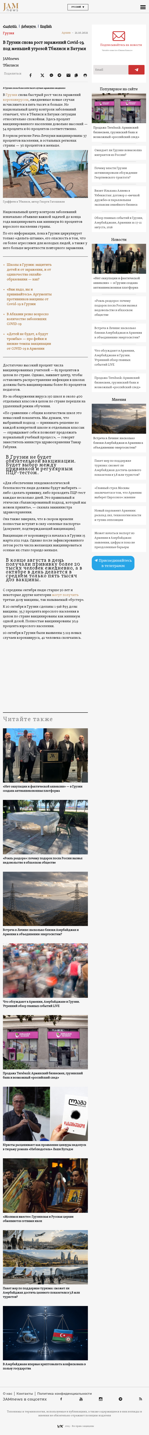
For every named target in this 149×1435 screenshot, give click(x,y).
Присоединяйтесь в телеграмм (114, 563)
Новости (118, 239)
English (46, 26)
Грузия (8, 33)
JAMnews (11, 58)
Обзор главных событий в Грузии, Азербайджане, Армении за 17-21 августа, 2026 (118, 222)
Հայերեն (10, 26)
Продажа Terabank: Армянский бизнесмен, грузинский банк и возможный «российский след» (43, 1076)
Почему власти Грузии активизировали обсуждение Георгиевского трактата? (115, 173)
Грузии (11, 95)
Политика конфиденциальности (64, 1394)
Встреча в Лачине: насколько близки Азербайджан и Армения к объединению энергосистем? (41, 932)
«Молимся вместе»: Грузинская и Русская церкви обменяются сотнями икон (38, 1219)
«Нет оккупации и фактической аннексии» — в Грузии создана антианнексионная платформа (42, 789)
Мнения (119, 399)
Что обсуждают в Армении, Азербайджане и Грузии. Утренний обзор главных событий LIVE (41, 1004)
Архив (68, 32)
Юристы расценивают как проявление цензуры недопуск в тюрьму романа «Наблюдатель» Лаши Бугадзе (44, 1147)
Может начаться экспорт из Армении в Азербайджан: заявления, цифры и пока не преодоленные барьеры (114, 540)
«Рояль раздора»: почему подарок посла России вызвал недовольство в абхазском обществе (42, 861)
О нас (7, 1394)
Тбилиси (11, 65)
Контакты (24, 1394)
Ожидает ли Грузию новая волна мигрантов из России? (118, 152)
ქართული (28, 26)
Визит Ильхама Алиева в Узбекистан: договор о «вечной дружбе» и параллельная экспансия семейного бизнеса (117, 198)
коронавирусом (16, 100)
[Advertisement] (74, 675)
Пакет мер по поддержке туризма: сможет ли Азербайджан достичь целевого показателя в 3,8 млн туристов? (41, 1293)
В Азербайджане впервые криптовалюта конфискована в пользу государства (44, 1366)
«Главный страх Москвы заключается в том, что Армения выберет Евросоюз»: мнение (118, 492)
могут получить (65, 595)
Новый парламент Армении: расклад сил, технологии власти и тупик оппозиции (117, 515)
